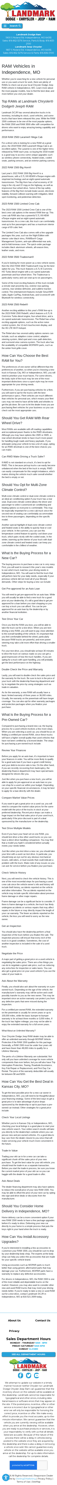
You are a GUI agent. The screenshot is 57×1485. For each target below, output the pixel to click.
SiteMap (36, 1481)
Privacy (14, 1331)
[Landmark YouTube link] (36, 1376)
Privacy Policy (45, 1478)
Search (14, 25)
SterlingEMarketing (26, 1478)
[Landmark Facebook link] (20, 1376)
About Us (14, 1320)
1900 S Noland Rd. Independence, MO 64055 (28, 37)
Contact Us (42, 1320)
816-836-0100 (47, 53)
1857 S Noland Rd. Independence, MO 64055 (28, 50)
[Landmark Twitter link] (28, 1376)
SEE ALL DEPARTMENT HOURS (28, 1354)
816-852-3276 (15, 40)
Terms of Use (23, 1481)
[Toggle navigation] (5, 26)
